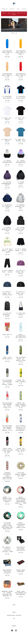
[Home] (14, 3)
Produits (5, 8)
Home (14, 604)
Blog (18, 8)
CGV (14, 618)
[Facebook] (12, 630)
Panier (24, 8)
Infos (14, 612)
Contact (12, 8)
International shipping (14, 615)
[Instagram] (16, 630)
